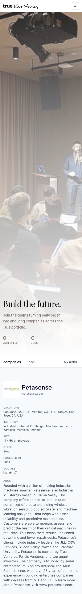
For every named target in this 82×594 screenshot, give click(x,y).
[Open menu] (75, 6)
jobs (31, 362)
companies (12, 362)
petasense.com (32, 393)
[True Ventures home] (20, 6)
